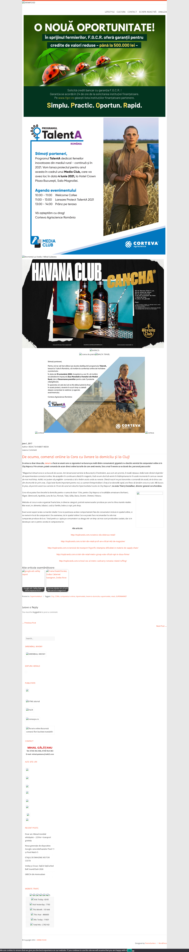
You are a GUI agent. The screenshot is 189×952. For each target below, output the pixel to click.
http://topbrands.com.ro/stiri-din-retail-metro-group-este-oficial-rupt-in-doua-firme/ (93, 554)
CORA (57, 596)
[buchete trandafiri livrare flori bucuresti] (40, 734)
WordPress (163, 943)
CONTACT (132, 12)
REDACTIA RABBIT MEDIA (39, 447)
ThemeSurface (150, 943)
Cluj (52, 596)
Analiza (162, 12)
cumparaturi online (67, 596)
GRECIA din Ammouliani (35, 874)
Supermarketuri (36, 596)
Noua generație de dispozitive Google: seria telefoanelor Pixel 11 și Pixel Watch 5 (39, 849)
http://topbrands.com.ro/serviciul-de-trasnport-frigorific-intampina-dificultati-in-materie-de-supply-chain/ (93, 548)
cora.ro (47, 463)
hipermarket (80, 596)
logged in (37, 612)
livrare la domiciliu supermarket (98, 596)
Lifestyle (110, 12)
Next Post (161, 626)
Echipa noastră (147, 12)
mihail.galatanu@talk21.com (43, 754)
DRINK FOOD (42, 940)
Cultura (121, 12)
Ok (129, 950)
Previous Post (29, 623)
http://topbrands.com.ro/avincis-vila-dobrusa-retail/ (93, 535)
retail (113, 596)
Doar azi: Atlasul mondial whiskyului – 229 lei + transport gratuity (38, 837)
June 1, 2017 (27, 444)
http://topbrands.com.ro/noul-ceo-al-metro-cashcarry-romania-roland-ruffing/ (93, 561)
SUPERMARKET (121, 596)
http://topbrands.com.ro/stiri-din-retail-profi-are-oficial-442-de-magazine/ (93, 541)
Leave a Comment (29, 450)
